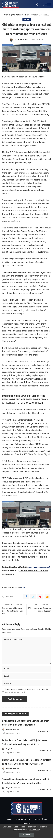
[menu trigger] (48, 4)
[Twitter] (33, 596)
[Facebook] (26, 596)
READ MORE (43, 731)
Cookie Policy (34, 830)
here (23, 588)
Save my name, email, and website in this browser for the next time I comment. (26, 690)
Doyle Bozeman (21, 39)
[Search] (42, 4)
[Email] (47, 596)
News (26, 19)
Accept (26, 835)
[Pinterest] (40, 596)
